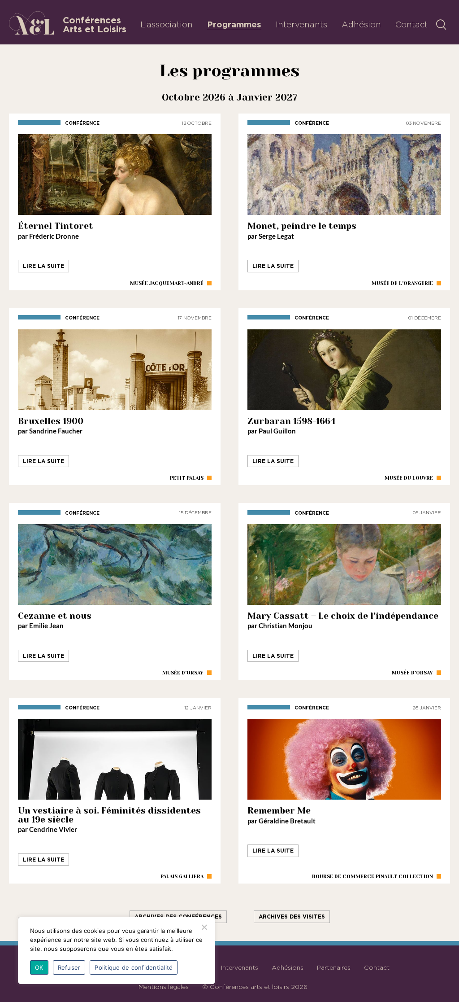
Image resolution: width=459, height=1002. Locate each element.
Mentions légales (164, 986)
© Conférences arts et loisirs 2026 (254, 986)
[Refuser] (203, 927)
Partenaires (334, 967)
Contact (411, 24)
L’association (166, 24)
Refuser (69, 967)
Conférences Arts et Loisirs (94, 25)
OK (39, 967)
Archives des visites (292, 916)
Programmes (234, 24)
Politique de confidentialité (134, 967)
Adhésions (287, 967)
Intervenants (301, 24)
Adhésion (361, 24)
